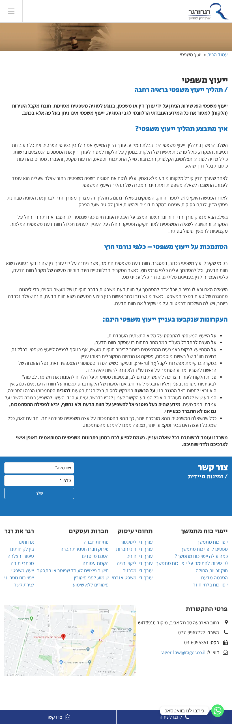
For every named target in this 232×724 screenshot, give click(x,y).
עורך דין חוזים (139, 556)
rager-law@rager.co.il (183, 652)
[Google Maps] (70, 640)
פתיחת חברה (96, 542)
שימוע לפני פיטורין (91, 577)
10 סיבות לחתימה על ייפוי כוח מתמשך (192, 563)
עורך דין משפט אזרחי (132, 577)
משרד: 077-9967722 (198, 632)
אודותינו (26, 542)
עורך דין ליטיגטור (136, 542)
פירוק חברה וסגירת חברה (85, 549)
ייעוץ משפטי (22, 570)
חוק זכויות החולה (212, 570)
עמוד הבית (217, 54)
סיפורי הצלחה (21, 556)
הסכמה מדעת (214, 577)
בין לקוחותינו (22, 549)
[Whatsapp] (217, 710)
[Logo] (124, 11)
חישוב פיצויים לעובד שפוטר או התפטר (73, 570)
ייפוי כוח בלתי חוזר (210, 584)
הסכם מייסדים (95, 556)
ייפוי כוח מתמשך (212, 542)
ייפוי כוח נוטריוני (19, 577)
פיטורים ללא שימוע (91, 584)
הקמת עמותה (96, 563)
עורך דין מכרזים (138, 570)
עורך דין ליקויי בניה (135, 563)
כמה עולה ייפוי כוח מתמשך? (201, 556)
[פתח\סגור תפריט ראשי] (11, 11)
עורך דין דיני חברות (134, 549)
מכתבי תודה (22, 563)
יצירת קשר (24, 584)
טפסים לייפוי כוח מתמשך (204, 549)
